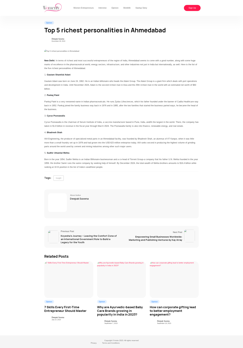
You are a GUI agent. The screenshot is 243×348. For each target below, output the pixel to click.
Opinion (114, 8)
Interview (102, 8)
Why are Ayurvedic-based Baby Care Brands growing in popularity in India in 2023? (120, 310)
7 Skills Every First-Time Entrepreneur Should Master (65, 309)
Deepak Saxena (58, 39)
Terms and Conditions (111, 343)
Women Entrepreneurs (83, 8)
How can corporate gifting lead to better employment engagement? (173, 310)
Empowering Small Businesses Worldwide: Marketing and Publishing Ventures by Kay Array (155, 238)
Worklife (127, 8)
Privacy (94, 343)
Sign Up (192, 8)
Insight (58, 178)
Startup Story (141, 8)
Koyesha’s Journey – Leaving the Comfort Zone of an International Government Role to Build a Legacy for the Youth (89, 239)
